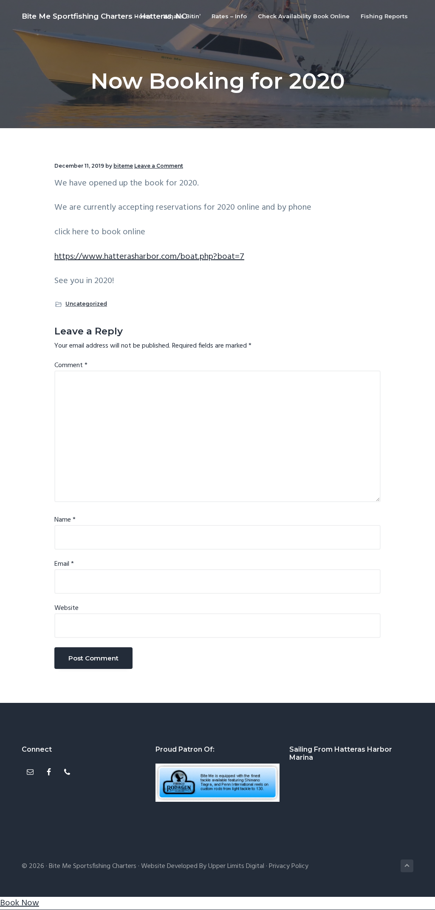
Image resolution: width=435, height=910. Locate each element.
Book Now (19, 903)
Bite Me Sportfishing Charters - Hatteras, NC (104, 16)
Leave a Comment (158, 166)
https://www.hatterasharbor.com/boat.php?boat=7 (149, 257)
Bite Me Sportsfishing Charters (92, 866)
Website (66, 608)
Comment (71, 365)
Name (65, 519)
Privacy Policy (288, 866)
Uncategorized (86, 304)
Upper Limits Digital (236, 866)
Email (64, 564)
